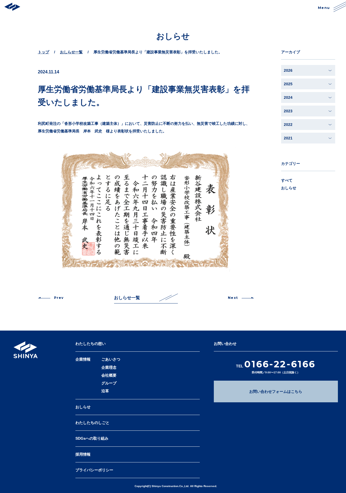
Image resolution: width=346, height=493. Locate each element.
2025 (288, 84)
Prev (59, 298)
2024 (288, 97)
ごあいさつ (110, 359)
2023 (288, 111)
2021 (288, 138)
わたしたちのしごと (92, 422)
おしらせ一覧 (127, 297)
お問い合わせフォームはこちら (275, 391)
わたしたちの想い (90, 343)
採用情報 (83, 454)
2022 (288, 124)
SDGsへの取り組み (91, 438)
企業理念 (109, 367)
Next (233, 298)
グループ (109, 383)
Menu (324, 8)
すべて (286, 180)
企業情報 (83, 359)
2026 (288, 70)
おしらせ (288, 188)
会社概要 (109, 375)
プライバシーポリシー (94, 470)
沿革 (105, 391)
